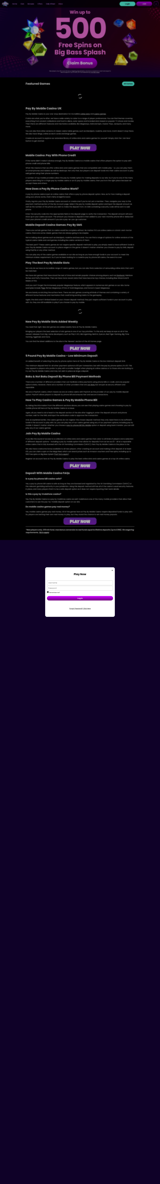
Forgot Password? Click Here (80, 608)
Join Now (80, 605)
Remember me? (54, 592)
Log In (80, 598)
